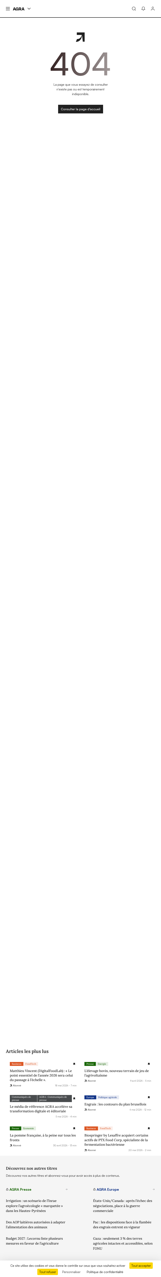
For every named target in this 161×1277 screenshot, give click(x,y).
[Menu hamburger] (8, 8)
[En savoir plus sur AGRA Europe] (153, 1189)
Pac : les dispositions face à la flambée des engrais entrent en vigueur (122, 1224)
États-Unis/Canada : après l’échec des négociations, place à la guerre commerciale (122, 1206)
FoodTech (30, 1063)
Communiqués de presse (21, 1098)
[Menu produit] (29, 9)
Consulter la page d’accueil (80, 109)
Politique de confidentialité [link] (105, 1272)
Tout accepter (141, 1266)
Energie (102, 1063)
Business (16, 1063)
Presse (90, 1063)
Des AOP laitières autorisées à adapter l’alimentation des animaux (35, 1224)
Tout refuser (47, 1272)
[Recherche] (134, 8)
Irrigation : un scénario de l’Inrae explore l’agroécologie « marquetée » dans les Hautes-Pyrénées (34, 1206)
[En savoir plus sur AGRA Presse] (66, 1189)
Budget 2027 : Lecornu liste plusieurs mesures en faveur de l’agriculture (34, 1241)
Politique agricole (107, 1097)
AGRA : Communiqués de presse (53, 1098)
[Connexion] (152, 8)
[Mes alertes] (143, 8)
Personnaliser (71, 1272)
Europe (90, 1097)
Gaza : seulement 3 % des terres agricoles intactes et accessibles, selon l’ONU (123, 1243)
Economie (28, 1128)
